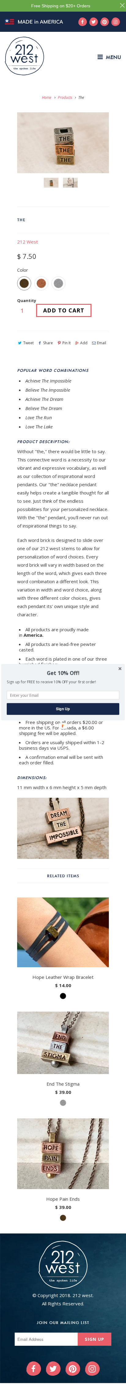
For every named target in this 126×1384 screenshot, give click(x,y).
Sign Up (63, 708)
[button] (63, 673)
